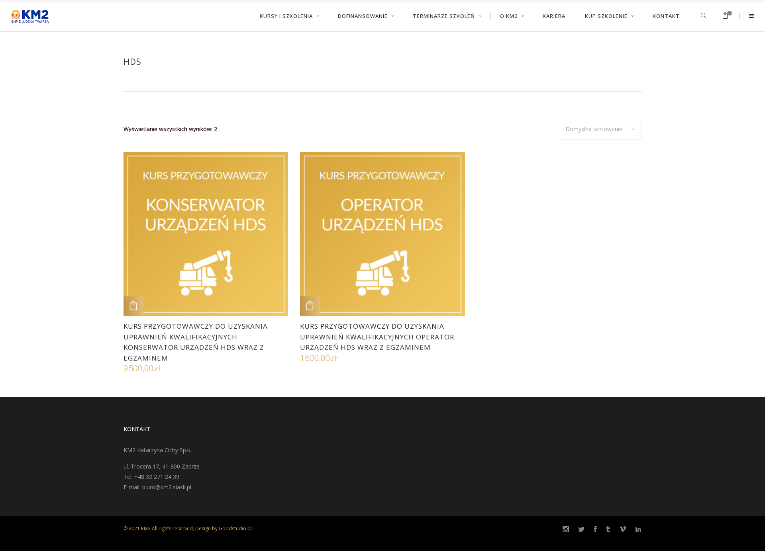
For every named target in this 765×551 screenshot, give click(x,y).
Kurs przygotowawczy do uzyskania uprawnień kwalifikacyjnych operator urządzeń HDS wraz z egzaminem (377, 337)
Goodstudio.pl (235, 528)
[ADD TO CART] (133, 306)
